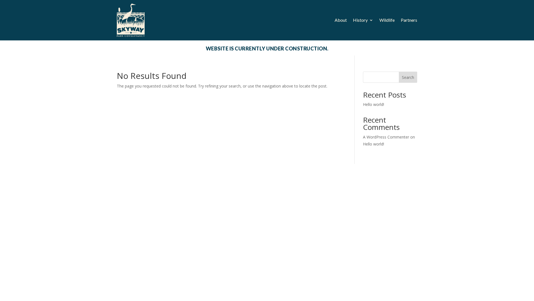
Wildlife (387, 20)
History (360, 20)
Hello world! (373, 104)
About (341, 20)
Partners (409, 20)
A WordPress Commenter (386, 137)
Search (408, 77)
